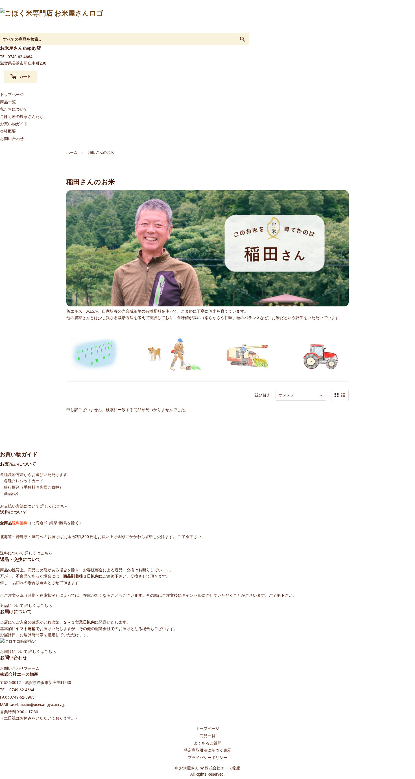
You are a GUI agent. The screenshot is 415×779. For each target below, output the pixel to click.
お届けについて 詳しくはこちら (28, 651)
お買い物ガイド (14, 124)
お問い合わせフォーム (20, 668)
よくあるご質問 (207, 743)
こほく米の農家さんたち (21, 116)
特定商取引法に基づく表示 (207, 750)
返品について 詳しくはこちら (26, 605)
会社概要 (8, 131)
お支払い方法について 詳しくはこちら (34, 506)
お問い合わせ (12, 138)
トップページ (12, 94)
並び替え (262, 395)
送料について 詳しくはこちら (26, 553)
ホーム (71, 152)
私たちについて (14, 109)
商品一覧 (8, 102)
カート (24, 76)
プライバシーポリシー (207, 757)
